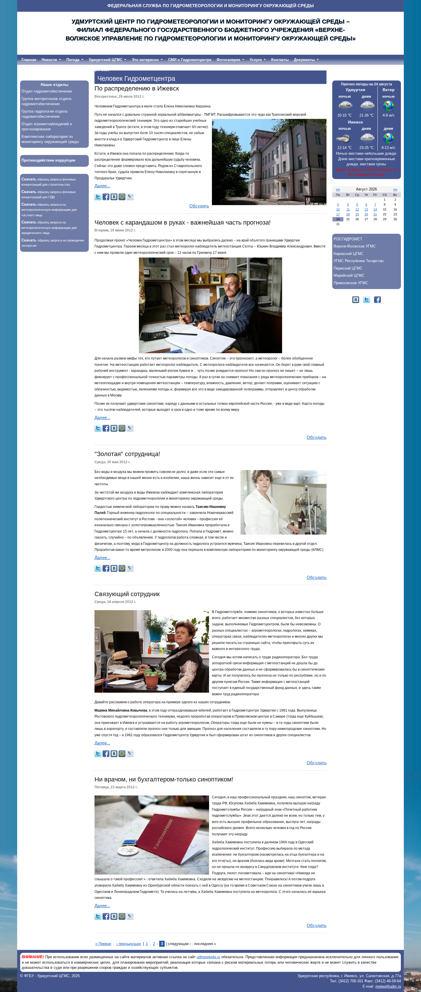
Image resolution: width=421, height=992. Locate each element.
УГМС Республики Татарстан (358, 261)
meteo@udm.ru (388, 986)
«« (338, 189)
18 (348, 214)
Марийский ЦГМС (349, 275)
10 (338, 209)
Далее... (102, 186)
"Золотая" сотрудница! (127, 453)
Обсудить (199, 206)
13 (366, 209)
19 (357, 214)
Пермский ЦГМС (348, 268)
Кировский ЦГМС (348, 254)
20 (366, 214)
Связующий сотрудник (127, 594)
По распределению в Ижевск (137, 88)
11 (348, 209)
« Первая (103, 944)
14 (375, 209)
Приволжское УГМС (351, 283)
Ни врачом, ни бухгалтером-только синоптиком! (164, 779)
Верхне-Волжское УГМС (355, 246)
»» (395, 189)
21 (375, 214)
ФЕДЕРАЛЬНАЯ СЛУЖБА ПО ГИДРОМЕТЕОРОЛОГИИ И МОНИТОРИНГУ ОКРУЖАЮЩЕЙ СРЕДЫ (210, 5)
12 (357, 209)
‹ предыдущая (128, 944)
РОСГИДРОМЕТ (348, 239)
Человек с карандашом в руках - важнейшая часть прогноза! (183, 222)
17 (338, 214)
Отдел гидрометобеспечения (46, 91)
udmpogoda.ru (208, 957)
